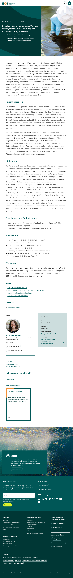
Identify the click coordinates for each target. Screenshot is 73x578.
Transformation (27, 560)
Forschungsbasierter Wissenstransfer (13, 546)
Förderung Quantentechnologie (19, 293)
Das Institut (6, 520)
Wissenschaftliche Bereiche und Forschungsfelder (36, 523)
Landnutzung (27, 557)
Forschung (30, 520)
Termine (13, 573)
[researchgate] (39, 502)
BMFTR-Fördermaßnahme (17, 296)
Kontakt (19, 573)
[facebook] (53, 498)
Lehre (28, 531)
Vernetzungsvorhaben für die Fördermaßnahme (25, 290)
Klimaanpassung (16, 557)
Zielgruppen (6, 539)
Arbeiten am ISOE (8, 525)
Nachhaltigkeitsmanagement (11, 527)
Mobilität (35, 557)
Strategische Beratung (9, 541)
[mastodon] (49, 498)
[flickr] (60, 498)
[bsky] (46, 498)
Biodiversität (7, 557)
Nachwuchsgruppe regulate (35, 533)
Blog (9, 573)
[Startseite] (8, 3)
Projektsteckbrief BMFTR (17, 288)
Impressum (53, 573)
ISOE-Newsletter (57, 546)
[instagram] (42, 498)
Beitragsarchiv (57, 539)
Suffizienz (18, 560)
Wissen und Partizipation (16, 563)
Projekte (29, 526)
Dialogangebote (7, 543)
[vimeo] (57, 498)
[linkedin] (39, 498)
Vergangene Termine (59, 543)
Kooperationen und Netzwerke (11, 522)
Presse (5, 573)
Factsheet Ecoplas (14, 307)
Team (4, 529)
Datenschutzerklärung (9, 501)
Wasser (5, 563)
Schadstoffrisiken (8, 560)
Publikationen (31, 528)
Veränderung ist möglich (40, 560)
